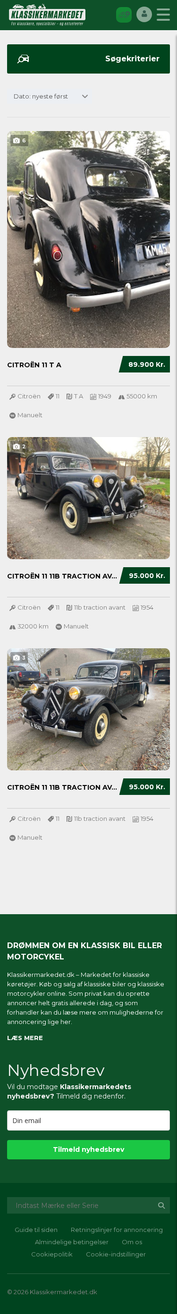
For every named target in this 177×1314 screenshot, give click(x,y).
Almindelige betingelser (72, 1242)
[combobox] (49, 96)
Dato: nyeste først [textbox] (41, 96)
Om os (132, 1242)
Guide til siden (36, 1229)
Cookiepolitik (52, 1254)
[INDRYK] (124, 14)
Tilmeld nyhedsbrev (88, 1149)
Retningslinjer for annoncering (117, 1229)
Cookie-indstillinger (116, 1254)
